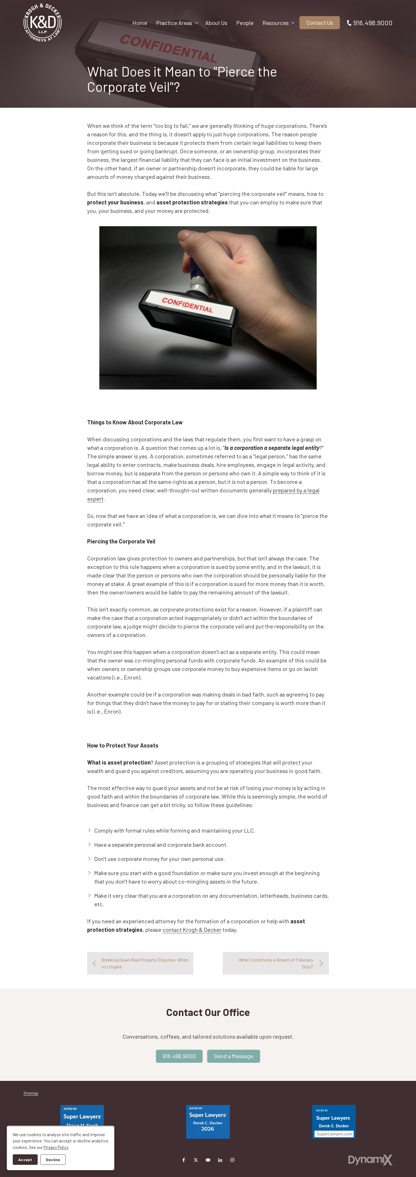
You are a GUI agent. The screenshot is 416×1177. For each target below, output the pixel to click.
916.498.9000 (373, 22)
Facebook (183, 1160)
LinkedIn (220, 1160)
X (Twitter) (195, 1160)
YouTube (208, 1160)
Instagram (232, 1160)
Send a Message (233, 1056)
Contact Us (319, 22)
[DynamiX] (370, 1159)
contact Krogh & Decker (191, 929)
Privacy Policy (56, 1147)
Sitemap (30, 1093)
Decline (53, 1159)
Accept (25, 1159)
